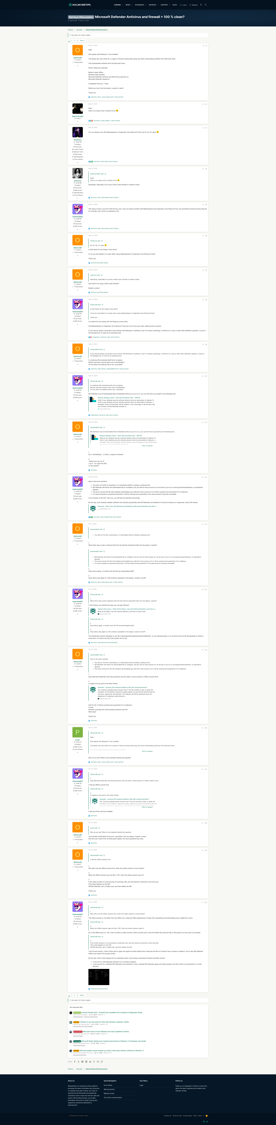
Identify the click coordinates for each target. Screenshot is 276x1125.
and (99, 263)
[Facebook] (176, 1095)
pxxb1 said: (94, 828)
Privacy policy (187, 1116)
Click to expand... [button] (148, 446)
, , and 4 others (105, 197)
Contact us (167, 1116)
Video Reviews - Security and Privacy (85, 1017)
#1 (206, 46)
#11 (206, 422)
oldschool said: (95, 275)
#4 (206, 169)
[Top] (203, 1115)
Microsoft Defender (79, 1055)
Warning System (109, 1089)
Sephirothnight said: (97, 174)
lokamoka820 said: (96, 349)
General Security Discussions (83, 1026)
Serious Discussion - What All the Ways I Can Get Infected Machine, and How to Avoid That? (131, 609)
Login (141, 1085)
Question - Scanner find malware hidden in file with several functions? (122, 687)
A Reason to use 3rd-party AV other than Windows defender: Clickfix (101, 1022)
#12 (206, 477)
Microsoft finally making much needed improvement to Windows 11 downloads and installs (110, 1041)
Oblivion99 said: (95, 305)
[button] (122, 4)
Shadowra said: (95, 241)
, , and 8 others (107, 120)
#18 (206, 823)
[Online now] (78, 138)
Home (200, 1116)
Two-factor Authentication (113, 1097)
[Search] (205, 5)
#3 (206, 128)
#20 (205, 902)
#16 (206, 728)
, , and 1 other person (107, 97)
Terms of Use (177, 1116)
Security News (78, 1036)
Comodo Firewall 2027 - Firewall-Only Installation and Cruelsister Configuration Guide (108, 1012)
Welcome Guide (109, 1093)
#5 (206, 205)
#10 (206, 376)
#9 (206, 344)
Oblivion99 (73, 20)
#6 (206, 236)
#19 (206, 850)
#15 (206, 650)
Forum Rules (108, 1085)
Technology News (79, 1045)
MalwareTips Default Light (79, 1116)
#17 (206, 769)
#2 (206, 104)
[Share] (203, 46)
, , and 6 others (106, 161)
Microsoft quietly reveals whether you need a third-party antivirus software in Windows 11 (109, 1050)
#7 (206, 270)
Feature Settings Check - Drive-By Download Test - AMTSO (119, 398)
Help (195, 1116)
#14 (206, 589)
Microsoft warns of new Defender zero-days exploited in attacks (101, 1031)
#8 (206, 299)
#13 (206, 524)
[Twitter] (180, 1095)
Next (81, 40)
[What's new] (201, 5)
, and (104, 642)
